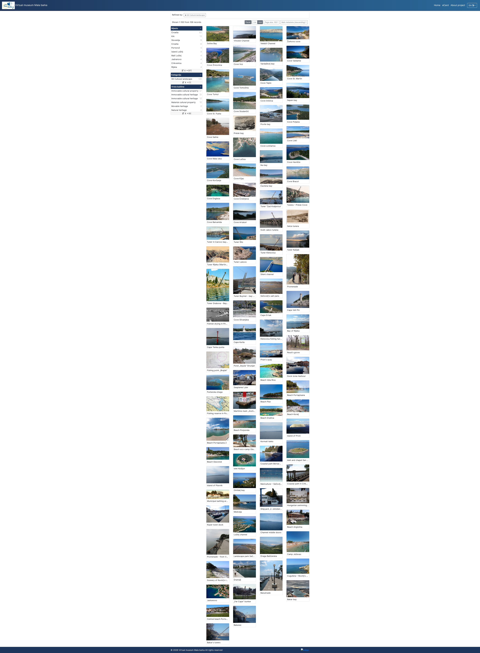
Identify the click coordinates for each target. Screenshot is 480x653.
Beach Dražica (267, 418)
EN (470, 5)
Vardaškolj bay (267, 63)
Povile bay (265, 124)
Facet (248, 22)
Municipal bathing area (217, 501)
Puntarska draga (214, 392)
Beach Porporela (241, 430)
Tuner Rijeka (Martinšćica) (218, 264)
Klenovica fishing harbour (271, 339)
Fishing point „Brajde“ (217, 370)
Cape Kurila (239, 342)
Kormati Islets (266, 441)
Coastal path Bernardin (271, 463)
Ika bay (263, 165)
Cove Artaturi (240, 222)
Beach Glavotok (214, 462)
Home (437, 5)
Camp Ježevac (294, 554)
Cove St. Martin (294, 78)
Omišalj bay (239, 490)
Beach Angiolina (294, 527)
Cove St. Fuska (214, 113)
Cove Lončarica (267, 146)
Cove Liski (292, 140)
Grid (260, 22)
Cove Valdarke (294, 60)
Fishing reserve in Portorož (218, 413)
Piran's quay (266, 359)
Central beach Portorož (218, 619)
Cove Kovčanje (214, 180)
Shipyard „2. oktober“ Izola (271, 509)
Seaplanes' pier (241, 387)
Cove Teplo (265, 83)
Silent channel (267, 274)
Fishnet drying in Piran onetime (218, 323)
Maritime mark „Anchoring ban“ (245, 411)
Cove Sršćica (266, 100)
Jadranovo (212, 600)
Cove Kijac (239, 178)
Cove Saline (212, 137)
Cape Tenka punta (215, 347)
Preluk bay (239, 133)
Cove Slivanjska (241, 319)
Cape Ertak (265, 315)
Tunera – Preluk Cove (297, 205)
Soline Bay (212, 43)
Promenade (292, 286)
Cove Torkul (212, 94)
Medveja (238, 512)
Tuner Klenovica (268, 252)
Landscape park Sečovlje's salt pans (245, 556)
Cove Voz (238, 64)
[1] (190, 82)
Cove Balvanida (214, 222)
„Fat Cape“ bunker (242, 601)
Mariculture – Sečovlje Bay (271, 484)
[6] (190, 113)
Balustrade (265, 593)
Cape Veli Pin (293, 310)
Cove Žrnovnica (214, 65)
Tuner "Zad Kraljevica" (270, 206)
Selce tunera (293, 226)
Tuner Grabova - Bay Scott (218, 303)
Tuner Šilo (238, 242)
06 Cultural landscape (195, 15)
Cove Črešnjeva (241, 198)
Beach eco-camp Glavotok (245, 449)
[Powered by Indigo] (304, 650)
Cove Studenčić (241, 111)
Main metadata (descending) (293, 22)
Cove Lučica (240, 159)
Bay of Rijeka (293, 331)
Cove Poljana (293, 122)
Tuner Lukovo (240, 262)
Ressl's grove (293, 352)
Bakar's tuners (213, 642)
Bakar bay (292, 599)
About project (458, 5)
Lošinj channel (240, 534)
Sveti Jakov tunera (269, 230)
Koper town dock (215, 524)
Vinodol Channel (241, 40)
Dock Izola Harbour (296, 376)
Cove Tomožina (241, 87)
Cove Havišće (293, 162)
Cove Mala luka (214, 158)
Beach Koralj (293, 414)
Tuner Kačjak (293, 250)
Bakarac (237, 625)
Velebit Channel (267, 43)
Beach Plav (265, 401)
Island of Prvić (294, 435)
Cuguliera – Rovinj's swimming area (298, 576)
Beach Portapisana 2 (217, 443)
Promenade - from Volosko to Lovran (218, 556)
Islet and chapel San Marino (298, 460)
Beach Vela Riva (268, 380)
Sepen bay (292, 100)
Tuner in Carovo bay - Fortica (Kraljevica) (218, 242)
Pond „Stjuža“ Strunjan (244, 365)
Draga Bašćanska (268, 556)
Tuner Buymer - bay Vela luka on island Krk (245, 296)
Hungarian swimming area (298, 505)
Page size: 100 (271, 22)
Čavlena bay (266, 186)
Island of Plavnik (214, 485)
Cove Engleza (213, 198)
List (254, 22)
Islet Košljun (239, 468)
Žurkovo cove (293, 41)
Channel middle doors (270, 532)
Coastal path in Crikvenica (298, 483)
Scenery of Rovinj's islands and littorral (218, 580)
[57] (190, 70)
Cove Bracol (293, 181)
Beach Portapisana (296, 395)
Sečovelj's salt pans (269, 296)
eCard (445, 5)
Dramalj (237, 579)
